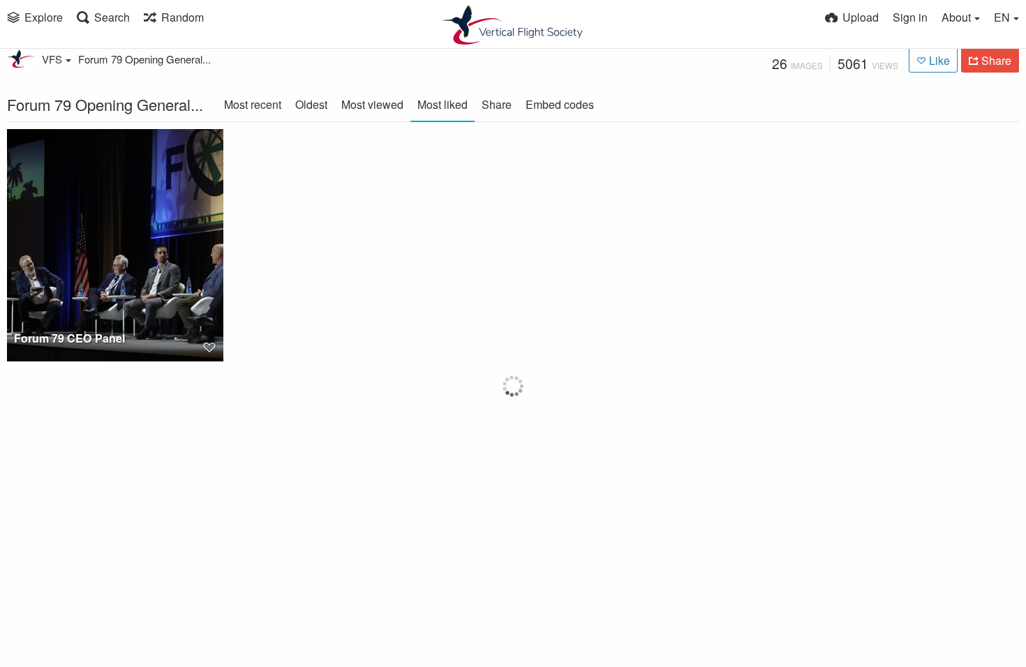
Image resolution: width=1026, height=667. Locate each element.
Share (497, 104)
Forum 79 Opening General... (144, 59)
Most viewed (372, 104)
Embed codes (560, 104)
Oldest (311, 104)
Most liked (442, 104)
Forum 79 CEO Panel (69, 338)
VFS (52, 59)
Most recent (252, 104)
